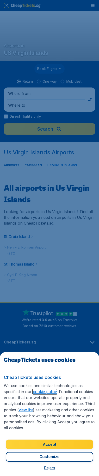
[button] (49, 467)
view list (26, 409)
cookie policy (45, 391)
